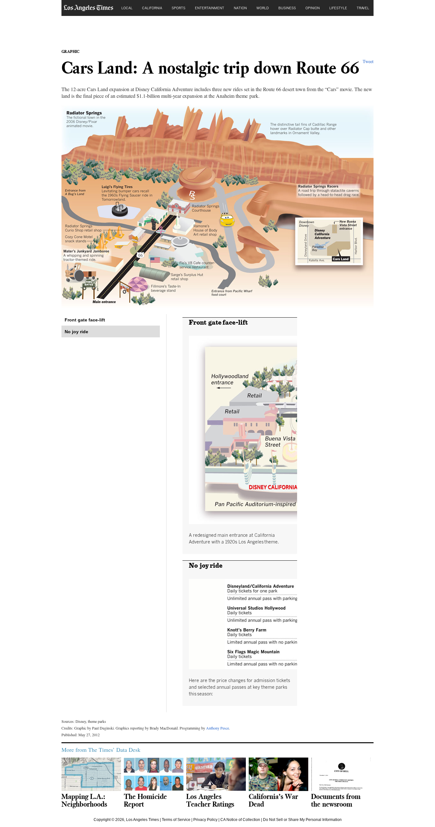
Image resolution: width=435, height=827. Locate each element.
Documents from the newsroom (335, 800)
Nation (240, 8)
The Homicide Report (145, 800)
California (152, 8)
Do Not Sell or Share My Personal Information (302, 819)
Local (126, 8)
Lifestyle (338, 8)
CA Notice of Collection (240, 819)
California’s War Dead (273, 800)
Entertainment (209, 8)
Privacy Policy (205, 819)
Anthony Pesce (217, 727)
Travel (363, 8)
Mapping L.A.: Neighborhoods (84, 800)
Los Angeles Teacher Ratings (210, 800)
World (262, 8)
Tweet (368, 61)
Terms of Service (176, 819)
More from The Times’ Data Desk (100, 749)
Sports (178, 8)
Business (287, 8)
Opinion (312, 8)
